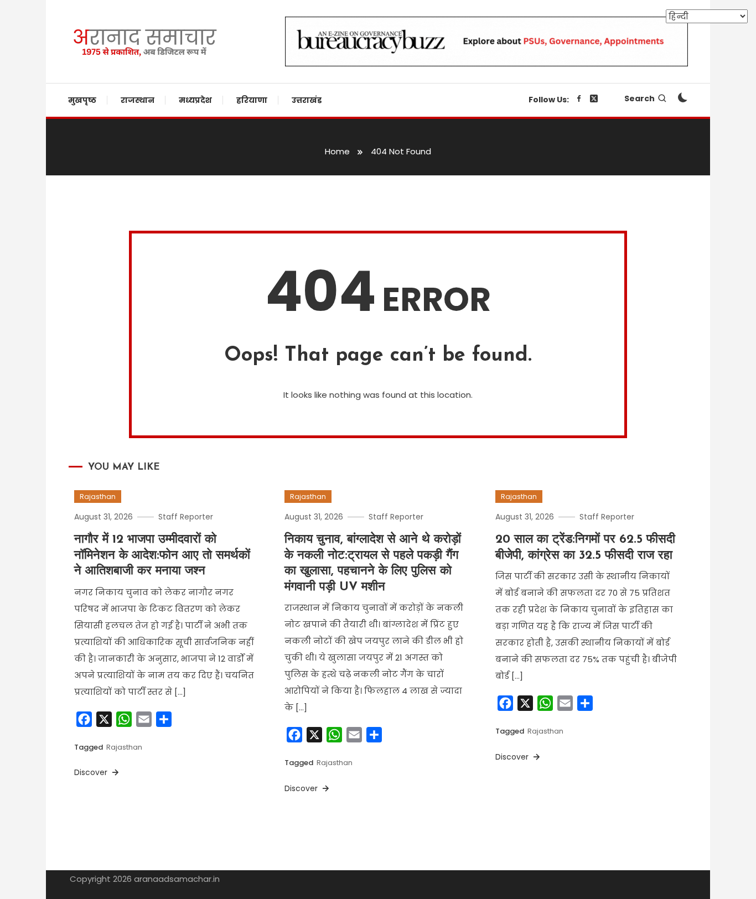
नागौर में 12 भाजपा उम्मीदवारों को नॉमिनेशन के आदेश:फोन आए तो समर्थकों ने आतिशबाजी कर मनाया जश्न (162, 555)
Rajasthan (98, 496)
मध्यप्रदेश (195, 100)
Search (639, 98)
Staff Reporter (185, 516)
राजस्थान (137, 100)
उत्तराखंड (307, 100)
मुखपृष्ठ (82, 100)
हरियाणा (251, 100)
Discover (92, 772)
